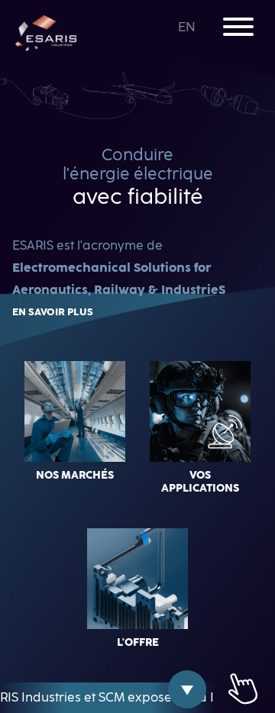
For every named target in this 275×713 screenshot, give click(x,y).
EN (188, 27)
